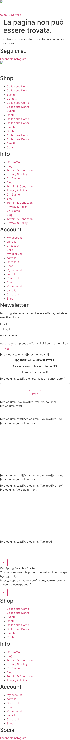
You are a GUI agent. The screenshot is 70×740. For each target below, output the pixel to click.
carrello (11, 241)
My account (14, 237)
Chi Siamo (13, 162)
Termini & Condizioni (20, 170)
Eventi (11, 94)
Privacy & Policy (17, 174)
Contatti (12, 98)
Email (3, 324)
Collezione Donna (18, 90)
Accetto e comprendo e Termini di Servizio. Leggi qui (34, 343)
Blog (10, 166)
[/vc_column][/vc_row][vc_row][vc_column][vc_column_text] (32, 448)
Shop (10, 249)
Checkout (13, 245)
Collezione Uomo (18, 86)
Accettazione (8, 335)
